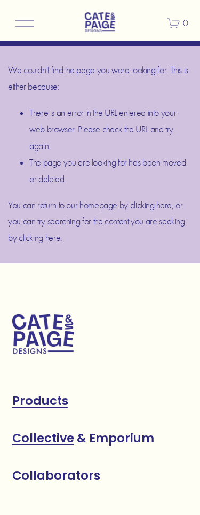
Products (40, 401)
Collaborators (56, 475)
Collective (43, 438)
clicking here (151, 205)
